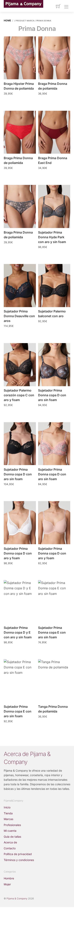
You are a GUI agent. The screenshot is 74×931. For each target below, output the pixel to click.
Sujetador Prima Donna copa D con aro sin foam (52, 395)
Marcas (8, 819)
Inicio (7, 807)
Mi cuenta (10, 830)
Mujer (7, 884)
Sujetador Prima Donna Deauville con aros (19, 316)
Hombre (9, 878)
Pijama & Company (17, 898)
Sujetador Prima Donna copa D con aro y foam (18, 553)
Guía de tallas (12, 836)
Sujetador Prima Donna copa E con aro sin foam (52, 632)
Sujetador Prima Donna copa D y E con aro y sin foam (18, 632)
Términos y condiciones (19, 860)
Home (7, 20)
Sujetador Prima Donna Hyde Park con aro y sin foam (52, 237)
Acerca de (10, 842)
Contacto (10, 848)
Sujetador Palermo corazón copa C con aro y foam (19, 395)
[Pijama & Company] (23, 3)
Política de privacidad (18, 854)
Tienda (8, 813)
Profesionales (12, 825)
